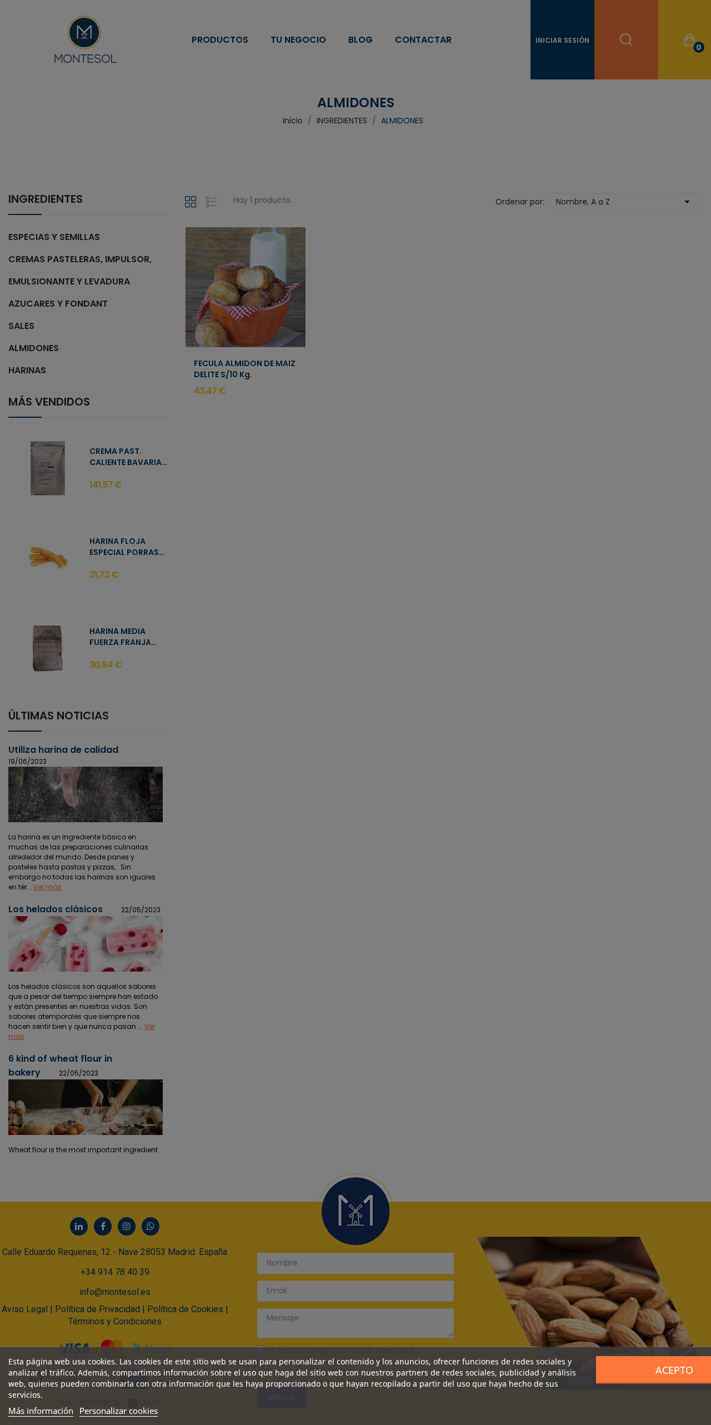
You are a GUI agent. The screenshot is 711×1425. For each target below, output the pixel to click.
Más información (40, 1410)
